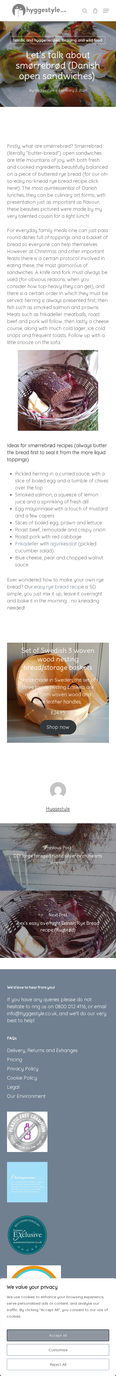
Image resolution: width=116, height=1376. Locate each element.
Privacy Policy (22, 1069)
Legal (13, 1087)
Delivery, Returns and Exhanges (42, 1050)
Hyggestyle (44, 90)
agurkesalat (63, 544)
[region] (58, 1327)
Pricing (14, 1059)
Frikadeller (27, 544)
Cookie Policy (22, 1078)
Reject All (58, 1364)
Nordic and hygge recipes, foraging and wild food (57, 40)
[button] (106, 10)
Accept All (58, 1335)
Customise (58, 1349)
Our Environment (26, 1096)
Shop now (58, 727)
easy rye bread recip (57, 587)
